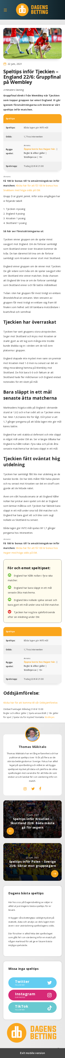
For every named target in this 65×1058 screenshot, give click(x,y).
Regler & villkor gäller (34, 153)
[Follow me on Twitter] (33, 788)
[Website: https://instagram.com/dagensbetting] (25, 788)
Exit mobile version (32, 1053)
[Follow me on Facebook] (40, 788)
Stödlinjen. (50, 717)
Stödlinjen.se (30, 157)
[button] (5, 10)
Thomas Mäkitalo (32, 747)
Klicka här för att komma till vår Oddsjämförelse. (30, 702)
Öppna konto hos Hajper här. (40, 149)
